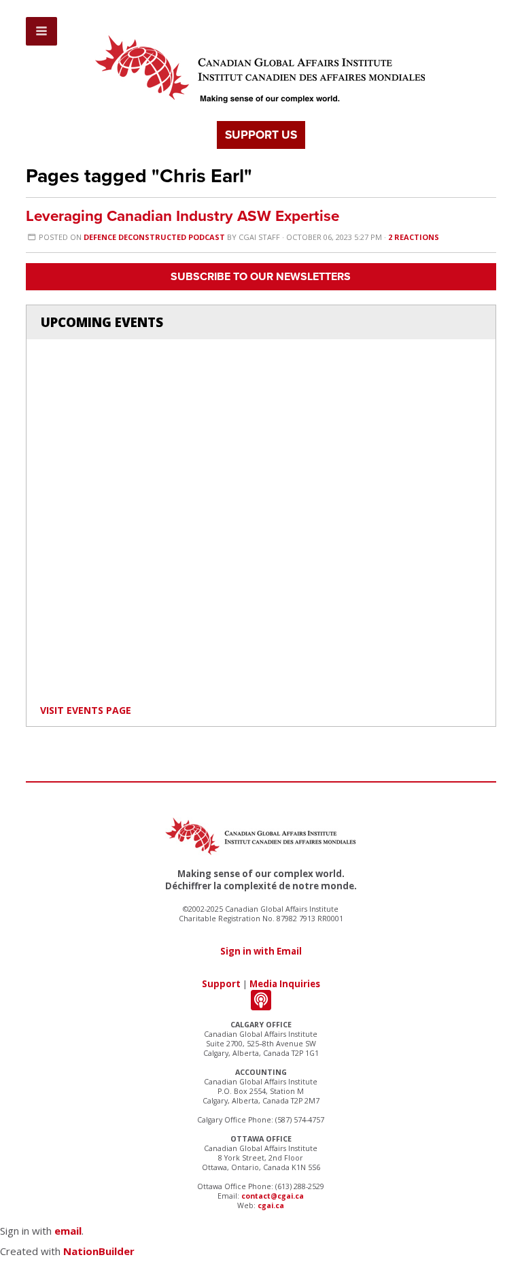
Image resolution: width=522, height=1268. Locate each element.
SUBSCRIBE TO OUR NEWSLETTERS (261, 277)
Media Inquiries (284, 984)
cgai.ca (271, 1205)
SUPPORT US (261, 135)
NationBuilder (99, 1251)
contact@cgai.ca (272, 1196)
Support (221, 984)
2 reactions (413, 237)
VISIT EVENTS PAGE (85, 710)
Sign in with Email (261, 951)
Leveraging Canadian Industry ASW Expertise (182, 216)
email (68, 1230)
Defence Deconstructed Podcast (154, 237)
